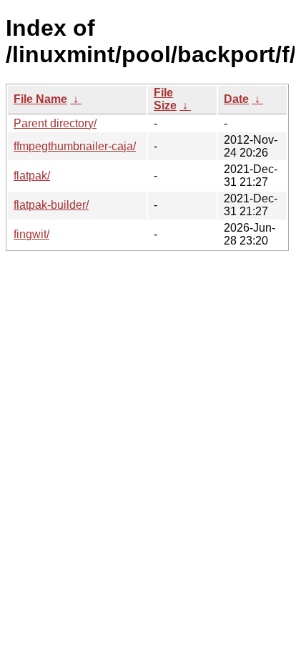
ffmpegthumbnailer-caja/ (75, 146)
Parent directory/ (55, 123)
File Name (40, 99)
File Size (165, 99)
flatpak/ (32, 175)
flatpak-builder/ (51, 205)
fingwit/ (31, 234)
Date (236, 99)
